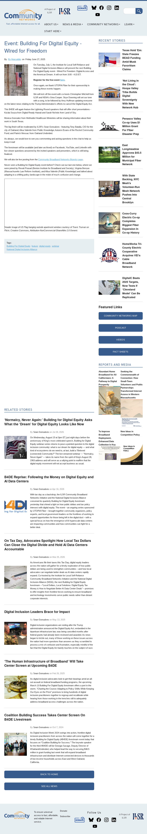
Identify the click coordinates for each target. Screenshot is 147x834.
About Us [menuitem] (49, 25)
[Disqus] (49, 294)
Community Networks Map (120, 316)
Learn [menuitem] (127, 25)
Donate (82, 8)
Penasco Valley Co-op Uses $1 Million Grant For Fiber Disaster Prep (131, 126)
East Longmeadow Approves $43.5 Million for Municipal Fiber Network (131, 154)
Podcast (120, 328)
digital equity (45, 246)
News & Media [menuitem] (70, 25)
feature (35, 246)
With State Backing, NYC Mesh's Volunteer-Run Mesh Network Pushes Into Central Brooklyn (131, 189)
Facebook (101, 8)
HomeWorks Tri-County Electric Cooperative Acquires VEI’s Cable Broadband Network (132, 255)
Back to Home (49, 774)
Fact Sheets (120, 351)
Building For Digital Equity (18, 246)
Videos (120, 339)
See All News (49, 786)
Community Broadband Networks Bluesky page (60, 159)
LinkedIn (116, 8)
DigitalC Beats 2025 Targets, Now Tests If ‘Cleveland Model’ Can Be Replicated (131, 287)
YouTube (97, 14)
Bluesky (94, 8)
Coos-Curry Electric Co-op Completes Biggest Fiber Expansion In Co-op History (131, 223)
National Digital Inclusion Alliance (22, 249)
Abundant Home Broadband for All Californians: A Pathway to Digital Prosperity (108, 378)
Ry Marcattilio (14, 59)
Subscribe (65, 816)
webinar (55, 246)
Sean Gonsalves (41, 432)
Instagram (109, 8)
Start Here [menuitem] (51, 32)
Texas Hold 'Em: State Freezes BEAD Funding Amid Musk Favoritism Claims (132, 59)
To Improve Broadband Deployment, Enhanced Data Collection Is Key (107, 438)
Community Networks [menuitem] (101, 25)
